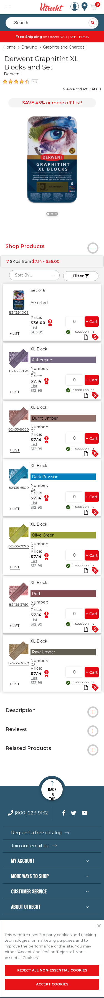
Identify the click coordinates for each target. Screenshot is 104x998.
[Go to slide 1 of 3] (48, 214)
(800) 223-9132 (31, 813)
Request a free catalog (36, 833)
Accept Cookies (52, 984)
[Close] (99, 926)
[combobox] (34, 275)
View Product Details (82, 89)
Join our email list (30, 846)
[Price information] (50, 322)
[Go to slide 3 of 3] (56, 214)
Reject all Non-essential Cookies (52, 970)
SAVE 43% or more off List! (52, 102)
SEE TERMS (79, 37)
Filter (79, 275)
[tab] (52, 246)
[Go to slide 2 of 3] (52, 214)
